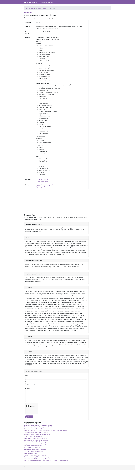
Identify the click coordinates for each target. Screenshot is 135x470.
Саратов (45, 8)
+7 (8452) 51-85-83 (42, 179)
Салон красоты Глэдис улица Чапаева (36, 440)
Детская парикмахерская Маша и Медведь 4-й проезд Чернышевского (46, 460)
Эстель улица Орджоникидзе (33, 436)
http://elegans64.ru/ (41, 187)
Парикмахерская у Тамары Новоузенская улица (39, 429)
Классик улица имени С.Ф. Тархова (35, 455)
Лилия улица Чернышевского (33, 445)
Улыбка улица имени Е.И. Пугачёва (35, 449)
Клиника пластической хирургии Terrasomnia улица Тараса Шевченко (46, 430)
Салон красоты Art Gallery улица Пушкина (37, 459)
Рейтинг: (28, 382)
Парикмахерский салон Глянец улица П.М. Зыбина (40, 427)
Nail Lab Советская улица (32, 447)
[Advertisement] (56, 201)
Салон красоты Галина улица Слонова (36, 432)
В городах (44, 2)
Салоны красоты (31, 2)
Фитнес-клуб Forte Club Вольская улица (36, 442)
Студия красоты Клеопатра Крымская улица (38, 425)
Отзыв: (27, 388)
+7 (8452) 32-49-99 (42, 181)
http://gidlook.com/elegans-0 (44, 185)
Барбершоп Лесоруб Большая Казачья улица (38, 457)
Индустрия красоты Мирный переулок (36, 444)
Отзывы (50, 2)
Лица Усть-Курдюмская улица (33, 451)
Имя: (26, 375)
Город (39, 8)
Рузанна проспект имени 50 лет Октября (37, 434)
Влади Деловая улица (31, 453)
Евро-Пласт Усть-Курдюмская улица (35, 438)
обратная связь (54, 467)
